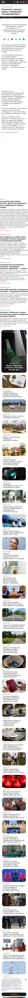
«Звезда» (18, 28)
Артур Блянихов (12, 132)
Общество (5, 17)
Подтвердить (14, 994)
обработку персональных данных (9, 987)
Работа (11, 17)
